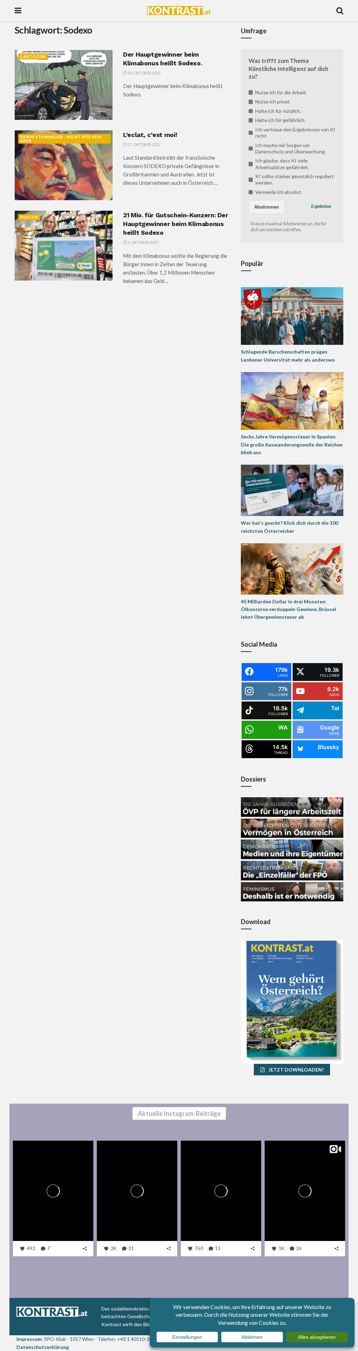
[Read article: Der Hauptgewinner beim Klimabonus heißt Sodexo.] (64, 85)
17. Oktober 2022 (143, 144)
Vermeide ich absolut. (278, 192)
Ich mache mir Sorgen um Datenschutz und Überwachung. (290, 148)
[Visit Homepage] (179, 10)
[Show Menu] (18, 10)
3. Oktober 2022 (142, 242)
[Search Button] (339, 10)
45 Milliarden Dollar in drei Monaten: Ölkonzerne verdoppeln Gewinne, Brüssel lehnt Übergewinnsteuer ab (288, 609)
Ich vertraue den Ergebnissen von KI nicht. (295, 132)
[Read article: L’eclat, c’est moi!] (64, 165)
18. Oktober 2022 (143, 73)
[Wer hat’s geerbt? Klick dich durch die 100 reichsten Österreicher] (292, 490)
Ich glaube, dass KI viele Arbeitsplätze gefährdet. (282, 164)
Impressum (29, 1339)
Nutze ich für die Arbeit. (281, 92)
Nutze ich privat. (273, 101)
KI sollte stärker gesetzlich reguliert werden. (294, 179)
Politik (29, 217)
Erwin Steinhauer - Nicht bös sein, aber (61, 139)
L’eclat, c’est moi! (150, 134)
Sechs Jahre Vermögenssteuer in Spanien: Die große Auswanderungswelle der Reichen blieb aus (292, 444)
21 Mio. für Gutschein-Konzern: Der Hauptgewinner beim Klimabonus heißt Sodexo (175, 223)
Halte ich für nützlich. (278, 111)
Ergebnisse (321, 206)
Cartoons (33, 56)
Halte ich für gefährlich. (280, 120)
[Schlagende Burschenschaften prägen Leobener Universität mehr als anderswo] (292, 316)
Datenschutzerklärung (42, 1347)
